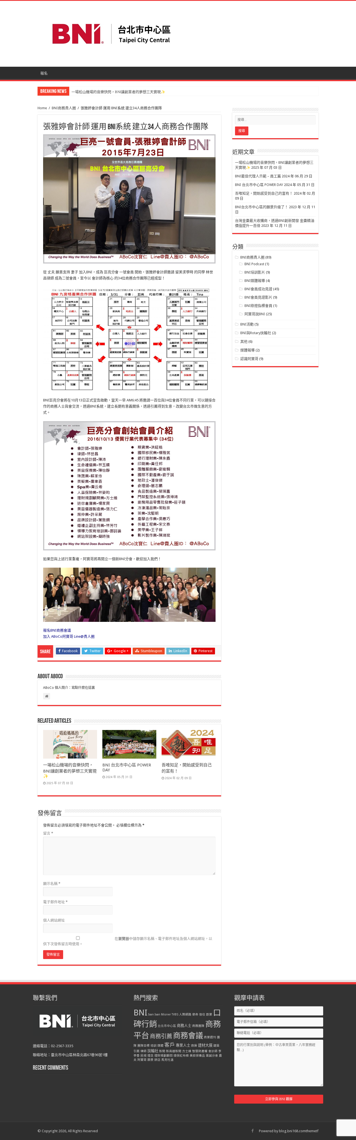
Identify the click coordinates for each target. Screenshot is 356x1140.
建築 (216, 1045)
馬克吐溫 (167, 1060)
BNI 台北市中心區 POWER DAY (259, 185)
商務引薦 (161, 1036)
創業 (209, 1014)
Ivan (151, 1014)
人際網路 (185, 1014)
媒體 (160, 1045)
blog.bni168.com (292, 1131)
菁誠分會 (212, 1055)
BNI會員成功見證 (258, 289)
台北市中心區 (167, 1026)
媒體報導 (247, 350)
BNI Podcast (254, 264)
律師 (143, 1051)
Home (42, 108)
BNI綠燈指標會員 (258, 306)
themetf (312, 1131)
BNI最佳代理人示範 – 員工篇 (94, 92)
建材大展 (205, 1045)
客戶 (169, 1045)
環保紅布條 (181, 1055)
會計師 (212, 1051)
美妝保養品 (197, 1055)
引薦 (137, 1051)
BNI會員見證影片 (258, 297)
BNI (140, 1012)
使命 (195, 1014)
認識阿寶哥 (249, 359)
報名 (44, 73)
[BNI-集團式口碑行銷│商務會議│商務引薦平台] (111, 32)
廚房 (194, 1045)
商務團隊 (198, 1026)
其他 (244, 341)
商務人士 (184, 1026)
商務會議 (188, 1035)
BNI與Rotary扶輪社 (255, 333)
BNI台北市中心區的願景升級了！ (261, 207)
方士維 (186, 1051)
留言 (48, 833)
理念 (150, 1055)
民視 (143, 1055)
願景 (150, 1060)
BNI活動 (247, 324)
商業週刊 (210, 1037)
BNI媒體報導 (254, 281)
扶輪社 (152, 1051)
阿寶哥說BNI (254, 314)
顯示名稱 (51, 883)
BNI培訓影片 (254, 272)
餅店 (157, 1060)
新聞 (162, 1051)
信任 (202, 1014)
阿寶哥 (142, 1060)
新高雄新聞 (173, 1051)
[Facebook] (252, 1130)
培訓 (153, 1045)
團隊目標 (143, 1045)
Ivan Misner (163, 1014)
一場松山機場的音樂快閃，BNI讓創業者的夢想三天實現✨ (70, 771)
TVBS (175, 1014)
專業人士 (183, 1045)
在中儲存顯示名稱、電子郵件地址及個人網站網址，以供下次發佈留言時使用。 (127, 941)
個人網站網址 (54, 920)
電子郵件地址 (55, 902)
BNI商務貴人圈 (64, 108)
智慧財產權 (199, 1051)
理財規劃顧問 (163, 1055)
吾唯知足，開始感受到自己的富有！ (264, 193)
